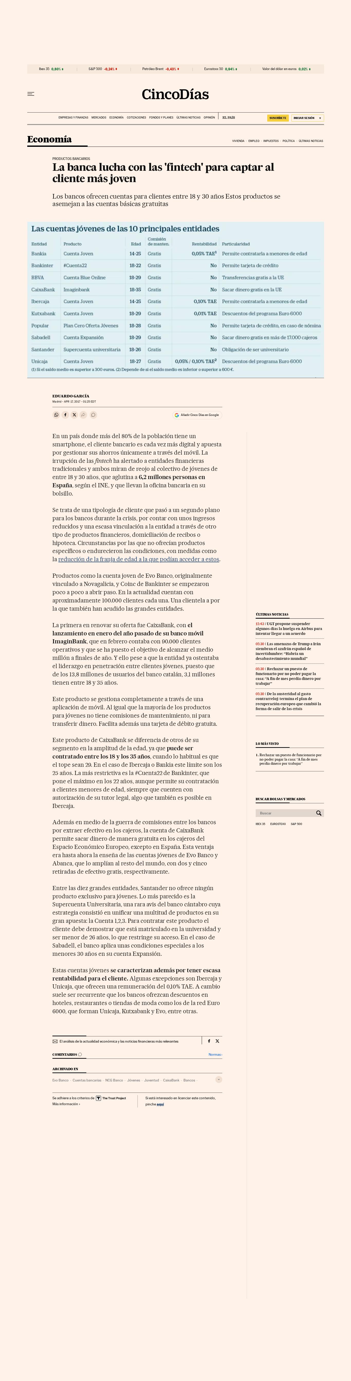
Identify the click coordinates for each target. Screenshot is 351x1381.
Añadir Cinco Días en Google (200, 415)
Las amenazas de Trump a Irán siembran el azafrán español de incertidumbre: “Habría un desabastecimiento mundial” (288, 651)
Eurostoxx (278, 824)
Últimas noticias (188, 117)
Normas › (215, 1054)
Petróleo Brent (152, 69)
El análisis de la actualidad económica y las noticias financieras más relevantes (119, 1041)
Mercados (98, 117)
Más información (65, 1104)
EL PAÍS (226, 116)
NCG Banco (114, 1080)
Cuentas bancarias (87, 1080)
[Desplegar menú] (30, 94)
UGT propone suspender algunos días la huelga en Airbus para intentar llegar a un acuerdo (289, 628)
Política (289, 141)
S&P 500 (95, 69)
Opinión (209, 117)
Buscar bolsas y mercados (280, 799)
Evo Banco (60, 1080)
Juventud (151, 1080)
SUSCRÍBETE (278, 118)
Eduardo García (70, 396)
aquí (160, 1104)
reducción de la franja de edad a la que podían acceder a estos (138, 559)
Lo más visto (267, 744)
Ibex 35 (44, 69)
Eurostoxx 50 (213, 69)
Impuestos (271, 141)
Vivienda (238, 141)
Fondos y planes (161, 117)
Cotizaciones (136, 117)
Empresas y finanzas (73, 117)
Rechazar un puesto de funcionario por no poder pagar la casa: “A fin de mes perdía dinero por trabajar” (288, 676)
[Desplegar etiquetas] (218, 1079)
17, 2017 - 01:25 (80, 401)
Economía (116, 117)
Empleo (254, 141)
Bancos (189, 1080)
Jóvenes (133, 1080)
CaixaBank (171, 1080)
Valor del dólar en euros (279, 69)
